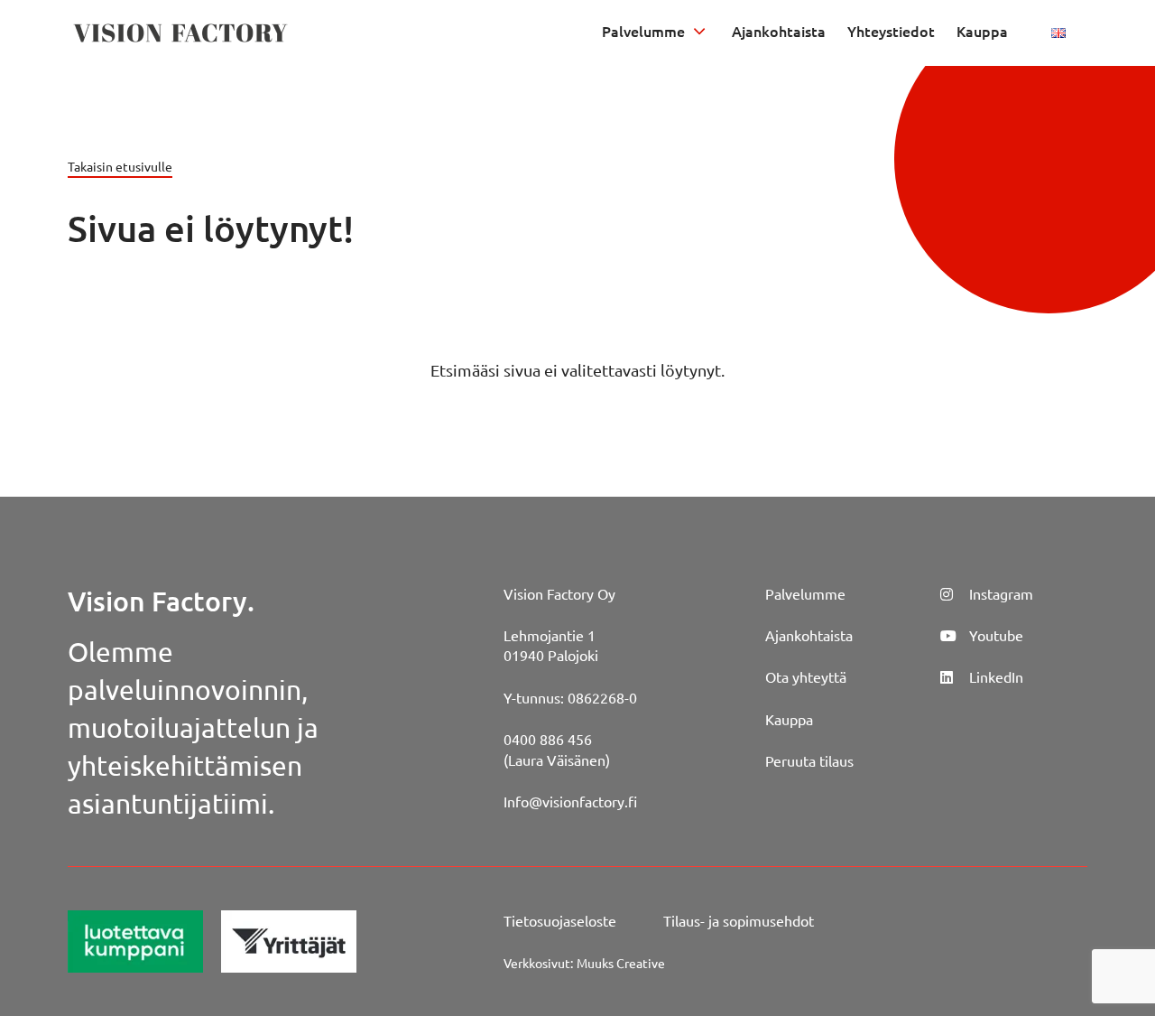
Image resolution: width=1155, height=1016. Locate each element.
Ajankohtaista (779, 31)
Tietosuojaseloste (560, 920)
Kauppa (982, 31)
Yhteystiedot (891, 31)
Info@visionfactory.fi (570, 801)
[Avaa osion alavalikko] (699, 31)
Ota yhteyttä (805, 676)
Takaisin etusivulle (120, 166)
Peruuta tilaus (809, 760)
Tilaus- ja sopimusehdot (738, 920)
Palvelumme (643, 31)
